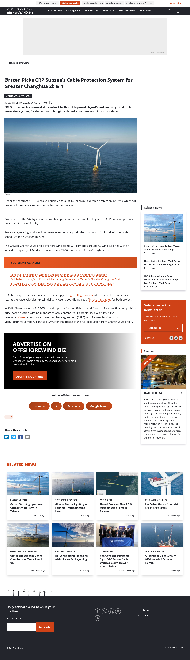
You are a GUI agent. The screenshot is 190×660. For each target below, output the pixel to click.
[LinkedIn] (181, 338)
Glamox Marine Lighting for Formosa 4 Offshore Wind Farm (71, 508)
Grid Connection (127, 10)
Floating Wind (73, 10)
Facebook (73, 406)
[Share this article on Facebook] (20, 437)
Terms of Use (144, 616)
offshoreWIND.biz (70, 3)
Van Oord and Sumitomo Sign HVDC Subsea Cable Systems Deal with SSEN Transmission (114, 561)
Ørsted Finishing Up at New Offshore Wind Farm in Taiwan (26, 508)
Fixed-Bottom (55, 10)
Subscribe (155, 328)
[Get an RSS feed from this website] (97, 618)
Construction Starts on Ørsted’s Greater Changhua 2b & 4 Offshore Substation (58, 274)
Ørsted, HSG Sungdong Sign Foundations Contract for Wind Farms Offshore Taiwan (62, 283)
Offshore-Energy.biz (47, 3)
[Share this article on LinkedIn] (6, 437)
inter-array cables (100, 299)
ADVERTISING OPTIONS (29, 377)
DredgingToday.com (93, 3)
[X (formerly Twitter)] (176, 338)
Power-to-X (108, 10)
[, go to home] (20, 11)
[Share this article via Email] (27, 437)
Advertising (175, 3)
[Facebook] (171, 338)
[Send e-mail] (118, 611)
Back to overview (19, 62)
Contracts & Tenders (18, 96)
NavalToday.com (114, 3)
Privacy (146, 610)
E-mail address (15, 618)
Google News (99, 406)
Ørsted (9, 417)
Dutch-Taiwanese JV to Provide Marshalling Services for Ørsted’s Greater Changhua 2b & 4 (66, 279)
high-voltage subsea (80, 295)
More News (145, 10)
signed (22, 317)
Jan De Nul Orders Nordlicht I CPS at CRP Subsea (162, 506)
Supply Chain (91, 10)
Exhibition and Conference (139, 3)
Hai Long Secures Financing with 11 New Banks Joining (71, 557)
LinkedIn (39, 406)
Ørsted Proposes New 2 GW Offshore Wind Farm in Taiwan (116, 508)
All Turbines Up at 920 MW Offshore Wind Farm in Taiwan (160, 559)
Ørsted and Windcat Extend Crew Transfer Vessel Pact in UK (26, 559)
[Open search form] (169, 11)
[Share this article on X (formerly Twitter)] (13, 437)
